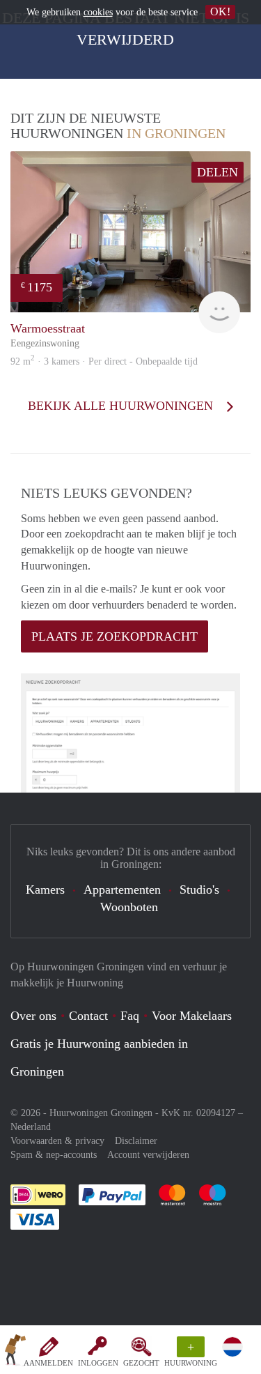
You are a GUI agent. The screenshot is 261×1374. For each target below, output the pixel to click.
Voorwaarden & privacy (57, 1141)
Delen (217, 172)
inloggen (98, 1363)
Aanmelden (48, 1363)
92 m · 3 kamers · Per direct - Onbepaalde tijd (104, 361)
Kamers (45, 889)
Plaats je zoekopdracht (114, 636)
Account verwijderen (148, 1155)
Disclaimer (136, 1141)
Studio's (199, 889)
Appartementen (122, 889)
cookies (98, 12)
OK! (220, 11)
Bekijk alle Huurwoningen (122, 406)
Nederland (30, 1127)
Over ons (33, 1016)
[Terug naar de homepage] (15, 1352)
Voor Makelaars (192, 1016)
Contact (88, 1016)
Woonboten (129, 907)
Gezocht (141, 1363)
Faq (129, 1016)
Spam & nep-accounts (53, 1155)
